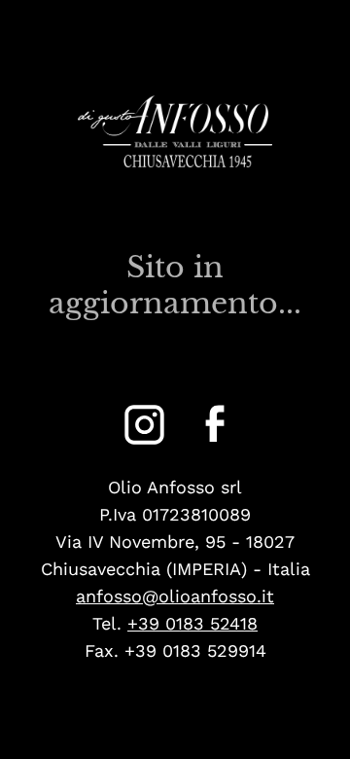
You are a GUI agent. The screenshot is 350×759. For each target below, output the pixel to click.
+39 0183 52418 (192, 623)
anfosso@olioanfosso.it (175, 596)
